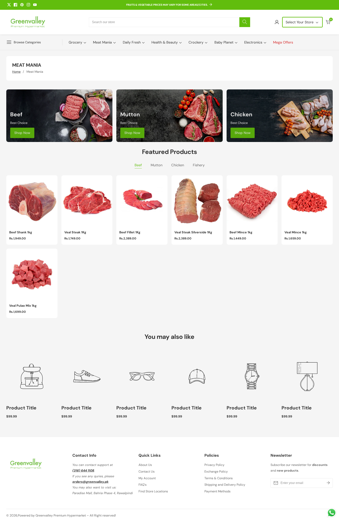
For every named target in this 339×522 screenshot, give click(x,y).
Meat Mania (102, 42)
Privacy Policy (214, 465)
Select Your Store (300, 22)
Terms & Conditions (218, 478)
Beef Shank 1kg (20, 232)
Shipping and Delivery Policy (224, 485)
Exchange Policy (216, 471)
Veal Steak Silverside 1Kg (193, 232)
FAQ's (143, 485)
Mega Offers (283, 42)
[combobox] (169, 22)
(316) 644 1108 (83, 470)
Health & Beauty (164, 42)
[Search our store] (244, 22)
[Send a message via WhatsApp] (331, 512)
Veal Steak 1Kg (75, 232)
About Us (145, 465)
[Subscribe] (328, 483)
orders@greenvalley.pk (90, 482)
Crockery (196, 42)
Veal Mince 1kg (295, 232)
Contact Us (147, 471)
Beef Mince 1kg (241, 232)
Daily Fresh (132, 42)
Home (16, 72)
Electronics (253, 42)
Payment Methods (217, 491)
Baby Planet (223, 42)
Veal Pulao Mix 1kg (23, 306)
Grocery (75, 42)
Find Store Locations (153, 491)
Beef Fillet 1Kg (129, 232)
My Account (147, 478)
